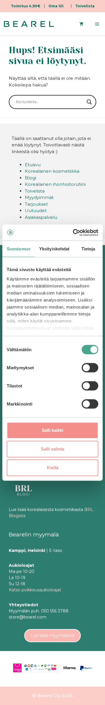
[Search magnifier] (89, 102)
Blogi (30, 178)
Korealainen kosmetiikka (52, 171)
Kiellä (52, 467)
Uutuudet (36, 210)
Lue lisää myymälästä (52, 635)
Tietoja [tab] (88, 248)
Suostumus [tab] (18, 248)
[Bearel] (29, 24)
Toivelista (84, 6)
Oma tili (56, 6)
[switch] (90, 368)
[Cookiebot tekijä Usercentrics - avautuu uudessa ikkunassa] (74, 232)
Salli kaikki (52, 430)
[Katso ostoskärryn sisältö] (81, 24)
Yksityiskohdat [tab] (54, 248)
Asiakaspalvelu (41, 217)
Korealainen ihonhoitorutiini (55, 184)
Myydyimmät (39, 197)
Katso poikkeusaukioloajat (35, 590)
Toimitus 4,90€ (25, 6)
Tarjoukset (36, 204)
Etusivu (33, 164)
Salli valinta (52, 448)
